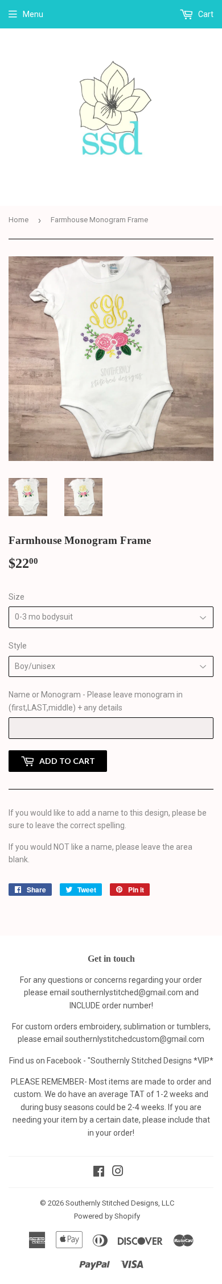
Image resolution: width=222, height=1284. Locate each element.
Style (18, 645)
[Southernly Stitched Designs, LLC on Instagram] (118, 1172)
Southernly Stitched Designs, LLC (119, 1203)
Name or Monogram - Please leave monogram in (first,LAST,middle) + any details (96, 701)
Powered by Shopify (107, 1216)
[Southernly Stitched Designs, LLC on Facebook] (99, 1172)
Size (16, 596)
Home (18, 219)
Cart (204, 14)
